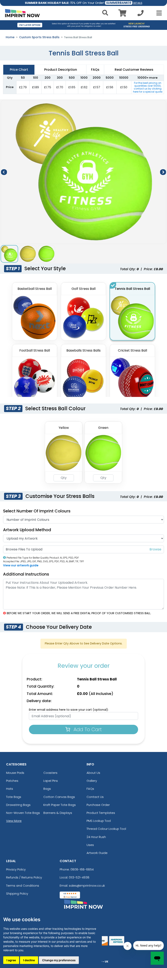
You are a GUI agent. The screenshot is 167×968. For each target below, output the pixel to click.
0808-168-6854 (82, 869)
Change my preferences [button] (59, 960)
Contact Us (95, 797)
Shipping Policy (17, 893)
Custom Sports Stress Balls (39, 37)
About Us (93, 773)
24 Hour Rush (96, 837)
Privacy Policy (16, 869)
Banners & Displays (57, 813)
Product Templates (101, 813)
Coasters (50, 773)
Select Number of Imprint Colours (36, 511)
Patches (12, 781)
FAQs (90, 788)
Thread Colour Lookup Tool (106, 829)
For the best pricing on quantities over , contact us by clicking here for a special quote (147, 87)
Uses (90, 845)
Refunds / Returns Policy (24, 877)
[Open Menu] (158, 13)
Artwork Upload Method (27, 530)
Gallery (92, 781)
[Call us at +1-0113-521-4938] (140, 14)
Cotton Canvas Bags (59, 797)
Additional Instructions (26, 574)
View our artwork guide (20, 565)
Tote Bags (13, 797)
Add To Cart (87, 729)
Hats (9, 788)
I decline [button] (29, 960)
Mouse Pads (15, 773)
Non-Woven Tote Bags (23, 813)
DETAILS (137, 3)
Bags (47, 788)
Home (10, 37)
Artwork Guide (97, 853)
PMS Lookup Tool (99, 821)
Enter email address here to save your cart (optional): (69, 710)
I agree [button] (11, 960)
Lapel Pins (50, 781)
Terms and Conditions (22, 885)
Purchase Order (98, 805)
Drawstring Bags (18, 805)
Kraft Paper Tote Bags (59, 805)
